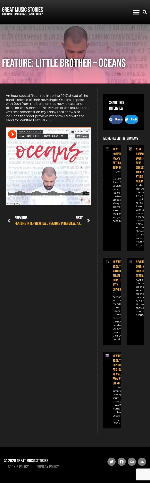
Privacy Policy (48, 466)
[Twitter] (111, 462)
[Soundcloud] (142, 462)
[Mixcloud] (132, 462)
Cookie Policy (18, 466)
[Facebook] (122, 462)
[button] (136, 12)
